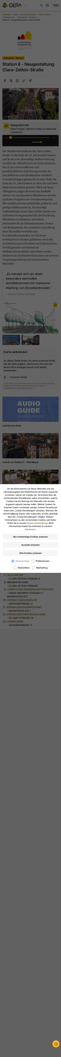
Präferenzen (42, 560)
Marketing (42, 567)
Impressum (30, 529)
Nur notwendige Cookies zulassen (30, 536)
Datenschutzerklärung (37, 523)
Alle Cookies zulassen (30, 553)
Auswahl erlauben (30, 545)
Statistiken (24, 567)
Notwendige (22, 560)
